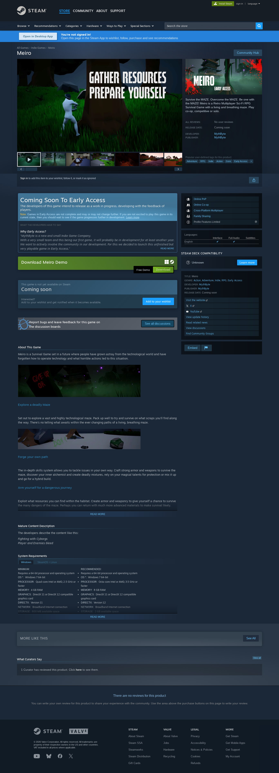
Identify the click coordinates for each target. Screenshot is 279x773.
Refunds (196, 763)
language (252, 3)
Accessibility (198, 742)
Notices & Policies (202, 749)
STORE (64, 11)
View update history (197, 317)
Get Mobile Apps (235, 742)
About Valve (170, 736)
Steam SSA (135, 742)
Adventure (192, 161)
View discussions (195, 328)
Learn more (132, 217)
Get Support (233, 749)
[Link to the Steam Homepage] (32, 14)
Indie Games (38, 47)
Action (220, 161)
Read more (167, 248)
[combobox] (210, 25)
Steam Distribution (139, 756)
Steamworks (135, 749)
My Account (233, 756)
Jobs (166, 742)
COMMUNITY (83, 11)
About (101, 11)
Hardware (168, 749)
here (79, 669)
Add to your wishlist (158, 301)
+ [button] (251, 161)
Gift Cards (134, 763)
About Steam (136, 736)
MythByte (220, 133)
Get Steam (232, 736)
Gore (228, 161)
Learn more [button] (247, 262)
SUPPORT (117, 11)
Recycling (169, 756)
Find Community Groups (200, 333)
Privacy (195, 736)
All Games (23, 47)
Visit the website (196, 300)
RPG (202, 161)
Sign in (24, 178)
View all (257, 658)
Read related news (197, 322)
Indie (211, 161)
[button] (23, 26)
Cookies (195, 756)
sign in (239, 3)
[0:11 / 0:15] (99, 105)
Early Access (240, 161)
